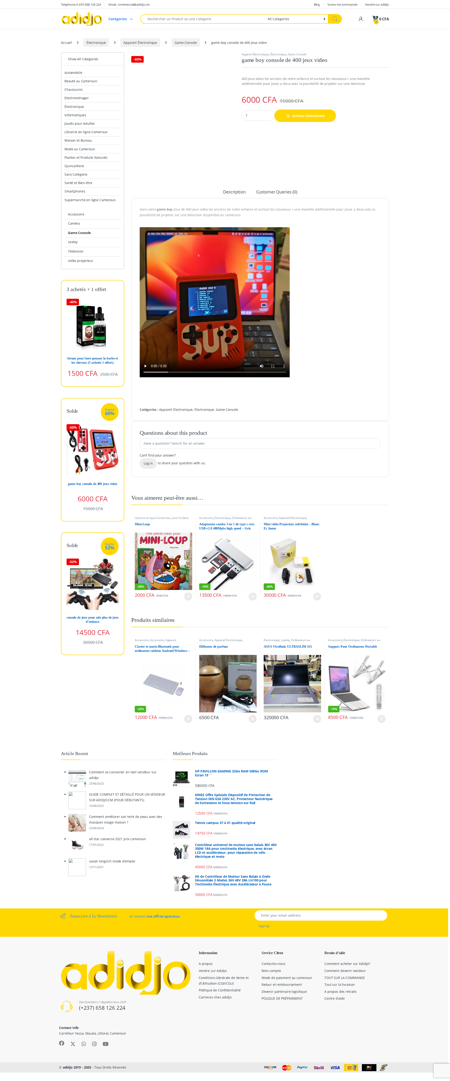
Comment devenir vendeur (345, 970)
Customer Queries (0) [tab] (276, 192)
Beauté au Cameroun (80, 81)
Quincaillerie (74, 166)
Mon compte (271, 970)
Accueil (66, 42)
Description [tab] (234, 192)
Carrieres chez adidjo (215, 997)
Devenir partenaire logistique (284, 991)
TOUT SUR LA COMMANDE (344, 977)
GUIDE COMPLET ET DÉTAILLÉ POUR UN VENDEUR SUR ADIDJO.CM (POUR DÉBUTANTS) (127, 797)
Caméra (74, 223)
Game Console (186, 42)
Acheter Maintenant (308, 115)
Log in (148, 463)
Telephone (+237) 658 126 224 (81, 4)
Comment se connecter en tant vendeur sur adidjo (122, 775)
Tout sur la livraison (339, 984)
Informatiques (75, 115)
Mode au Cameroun (79, 149)
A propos (206, 963)
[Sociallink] (61, 1043)
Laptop (285, 640)
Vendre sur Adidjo (213, 970)
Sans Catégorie (75, 174)
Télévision (75, 251)
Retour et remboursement (282, 984)
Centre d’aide (334, 998)
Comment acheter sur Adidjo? (347, 963)
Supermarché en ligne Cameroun (90, 200)
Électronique (96, 42)
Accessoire (206, 518)
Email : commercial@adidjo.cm (129, 4)
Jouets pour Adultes (79, 123)
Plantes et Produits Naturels (86, 157)
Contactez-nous (273, 963)
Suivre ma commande (342, 4)
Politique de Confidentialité (220, 990)
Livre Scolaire (180, 518)
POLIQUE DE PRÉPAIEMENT (282, 998)
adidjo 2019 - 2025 (77, 1067)
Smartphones (74, 191)
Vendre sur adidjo (377, 4)
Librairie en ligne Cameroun (152, 518)
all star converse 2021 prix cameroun (117, 839)
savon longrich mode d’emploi (112, 861)
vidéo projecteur (80, 260)
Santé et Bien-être (78, 183)
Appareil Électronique (140, 42)
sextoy (73, 242)
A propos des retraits (340, 991)
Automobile (73, 72)
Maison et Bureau (78, 140)
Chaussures (73, 89)
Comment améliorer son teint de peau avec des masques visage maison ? (125, 819)
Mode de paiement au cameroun (287, 977)
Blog (317, 4)
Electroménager (76, 98)
